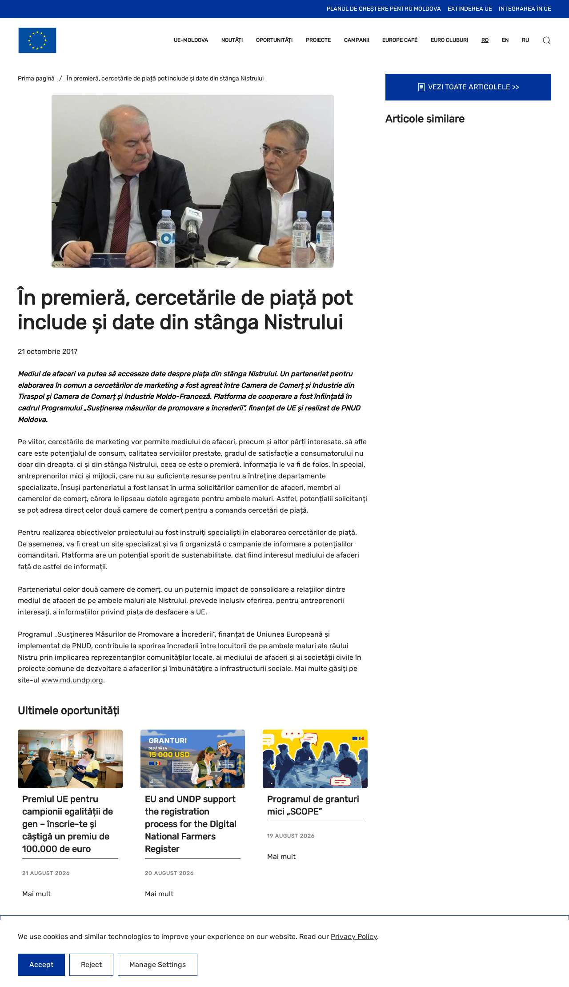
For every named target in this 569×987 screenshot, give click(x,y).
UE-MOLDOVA (191, 40)
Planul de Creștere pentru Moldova (384, 8)
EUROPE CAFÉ (399, 40)
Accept (41, 964)
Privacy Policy (354, 936)
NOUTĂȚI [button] (232, 40)
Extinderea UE (470, 8)
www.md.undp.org (72, 680)
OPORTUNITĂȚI (274, 40)
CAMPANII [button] (356, 40)
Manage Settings (157, 964)
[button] (546, 40)
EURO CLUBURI (449, 40)
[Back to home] (37, 40)
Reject (91, 964)
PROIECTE (318, 40)
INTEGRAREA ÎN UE (525, 8)
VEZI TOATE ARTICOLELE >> (473, 87)
